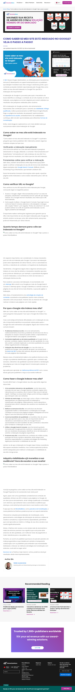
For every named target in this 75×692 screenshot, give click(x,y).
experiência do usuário (12, 115)
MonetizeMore (20, 509)
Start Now (66, 688)
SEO (6, 80)
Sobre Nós (39, 2)
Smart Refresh (25, 666)
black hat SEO (11, 351)
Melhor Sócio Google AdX (27, 670)
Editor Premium (29, 2)
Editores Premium (26, 679)
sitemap (8, 284)
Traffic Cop (24, 668)
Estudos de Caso (52, 664)
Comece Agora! (67, 2)
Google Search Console (25, 167)
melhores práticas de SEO (30, 370)
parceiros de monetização (38, 509)
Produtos (19, 2)
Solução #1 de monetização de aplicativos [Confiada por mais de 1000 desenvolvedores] (27, 675)
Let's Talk (37, 648)
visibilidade (39, 109)
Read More (6, 611)
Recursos (47, 2)
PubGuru (24, 664)
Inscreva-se (7, 552)
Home (4, 9)
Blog (8, 9)
